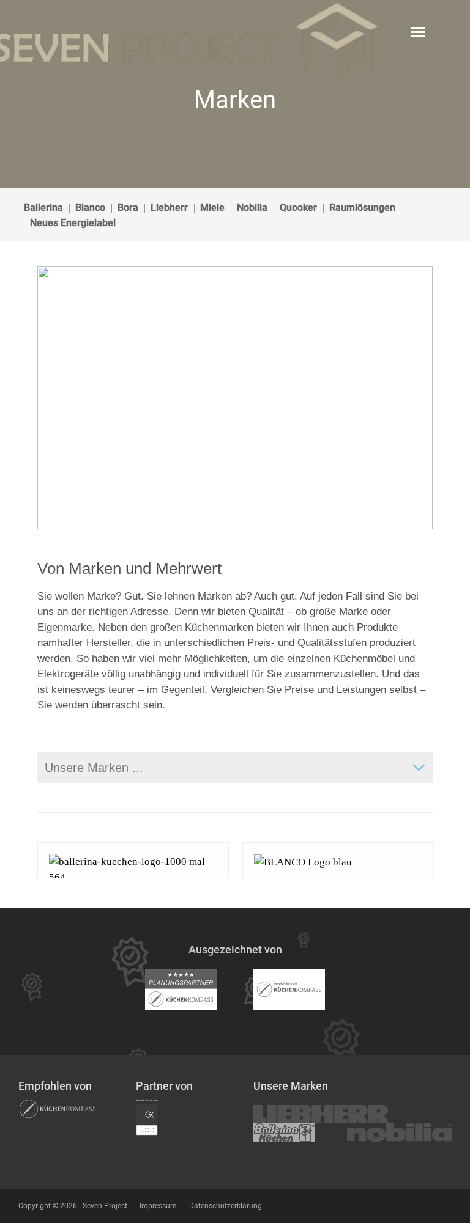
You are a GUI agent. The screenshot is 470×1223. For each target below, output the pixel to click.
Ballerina (43, 207)
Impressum (158, 1206)
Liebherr (169, 207)
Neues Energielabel (73, 223)
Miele (212, 207)
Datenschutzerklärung (225, 1206)
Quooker (298, 207)
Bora (128, 207)
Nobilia (252, 207)
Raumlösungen (362, 207)
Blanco (90, 207)
